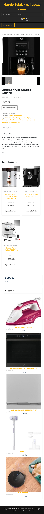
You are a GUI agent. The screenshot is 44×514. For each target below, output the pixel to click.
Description (7, 128)
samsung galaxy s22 (13, 122)
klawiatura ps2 (6, 120)
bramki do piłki (9, 118)
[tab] (7, 128)
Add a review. (15, 97)
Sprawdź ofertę (11, 108)
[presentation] (3, 81)
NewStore (23, 511)
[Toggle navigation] (41, 25)
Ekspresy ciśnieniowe (12, 34)
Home (3, 34)
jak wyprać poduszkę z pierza (24, 118)
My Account (7, 25)
